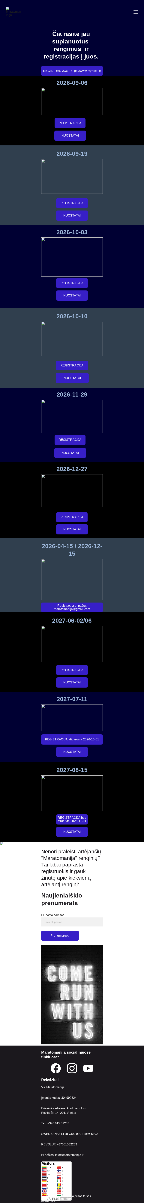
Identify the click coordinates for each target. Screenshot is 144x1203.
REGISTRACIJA (70, 123)
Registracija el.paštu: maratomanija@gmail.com (72, 607)
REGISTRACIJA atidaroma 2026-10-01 (72, 739)
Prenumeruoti (60, 935)
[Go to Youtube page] (88, 1068)
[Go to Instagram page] (72, 1068)
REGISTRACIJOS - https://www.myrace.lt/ (72, 70)
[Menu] (136, 12)
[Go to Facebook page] (56, 1068)
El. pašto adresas (52, 915)
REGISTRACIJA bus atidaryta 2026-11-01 (72, 819)
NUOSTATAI (70, 135)
